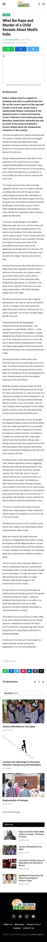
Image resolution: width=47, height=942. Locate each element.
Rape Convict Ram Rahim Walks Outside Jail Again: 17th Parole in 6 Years (31, 834)
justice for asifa (10, 661)
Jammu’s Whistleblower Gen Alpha (19, 726)
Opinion (6, 15)
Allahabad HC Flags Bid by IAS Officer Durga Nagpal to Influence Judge (31, 878)
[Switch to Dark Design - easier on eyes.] (39, 4)
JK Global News (12, 40)
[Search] (43, 4)
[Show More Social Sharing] (42, 49)
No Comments (10, 43)
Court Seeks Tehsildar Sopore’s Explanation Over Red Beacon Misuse (31, 862)
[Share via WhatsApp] (8, 49)
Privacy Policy (34, 924)
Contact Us (28, 928)
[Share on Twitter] (21, 49)
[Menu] (4, 4)
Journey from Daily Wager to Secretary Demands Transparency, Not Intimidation (22, 763)
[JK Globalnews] (23, 4)
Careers (17, 928)
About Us (8, 924)
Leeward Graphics (37, 934)
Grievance (19, 924)
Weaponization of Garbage (15, 800)
